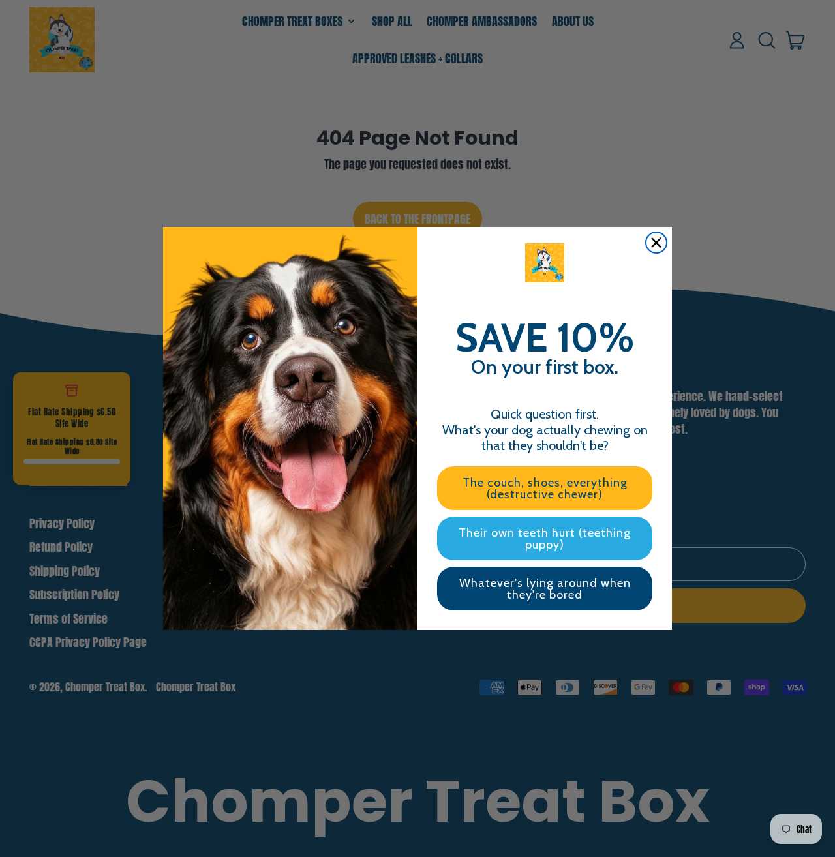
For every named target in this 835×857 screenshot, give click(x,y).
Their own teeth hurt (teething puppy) (545, 539)
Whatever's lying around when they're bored (545, 589)
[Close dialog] (656, 242)
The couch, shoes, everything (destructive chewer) (545, 488)
